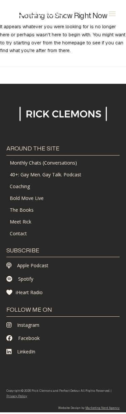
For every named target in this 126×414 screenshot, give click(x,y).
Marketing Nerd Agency (102, 408)
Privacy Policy (16, 396)
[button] (112, 14)
